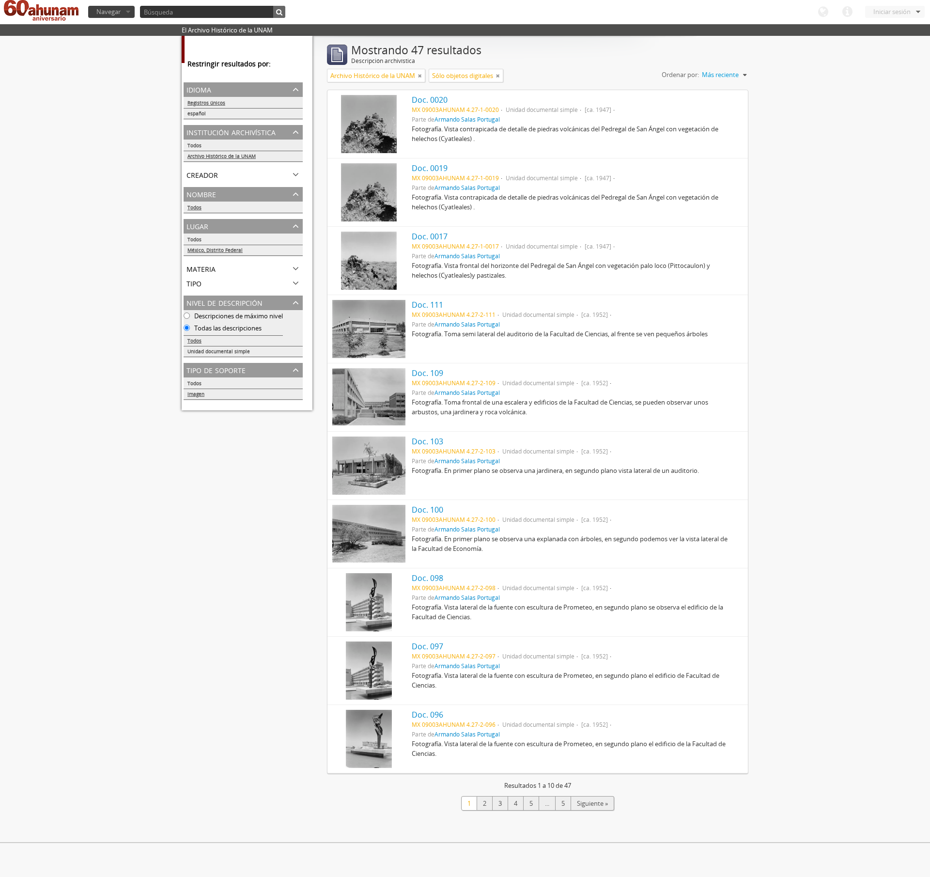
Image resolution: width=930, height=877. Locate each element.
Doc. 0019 (430, 168)
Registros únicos (206, 102)
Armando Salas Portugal (467, 119)
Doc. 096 (427, 714)
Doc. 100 (427, 509)
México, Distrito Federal (215, 250)
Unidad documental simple (218, 351)
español (196, 113)
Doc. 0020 (430, 99)
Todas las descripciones (227, 328)
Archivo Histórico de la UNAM (221, 156)
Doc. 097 (427, 646)
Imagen (195, 394)
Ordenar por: (680, 74)
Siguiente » (592, 803)
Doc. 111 (427, 304)
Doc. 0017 (430, 236)
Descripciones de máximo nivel (238, 316)
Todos (194, 145)
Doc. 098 (427, 578)
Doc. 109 (427, 373)
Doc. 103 (427, 441)
